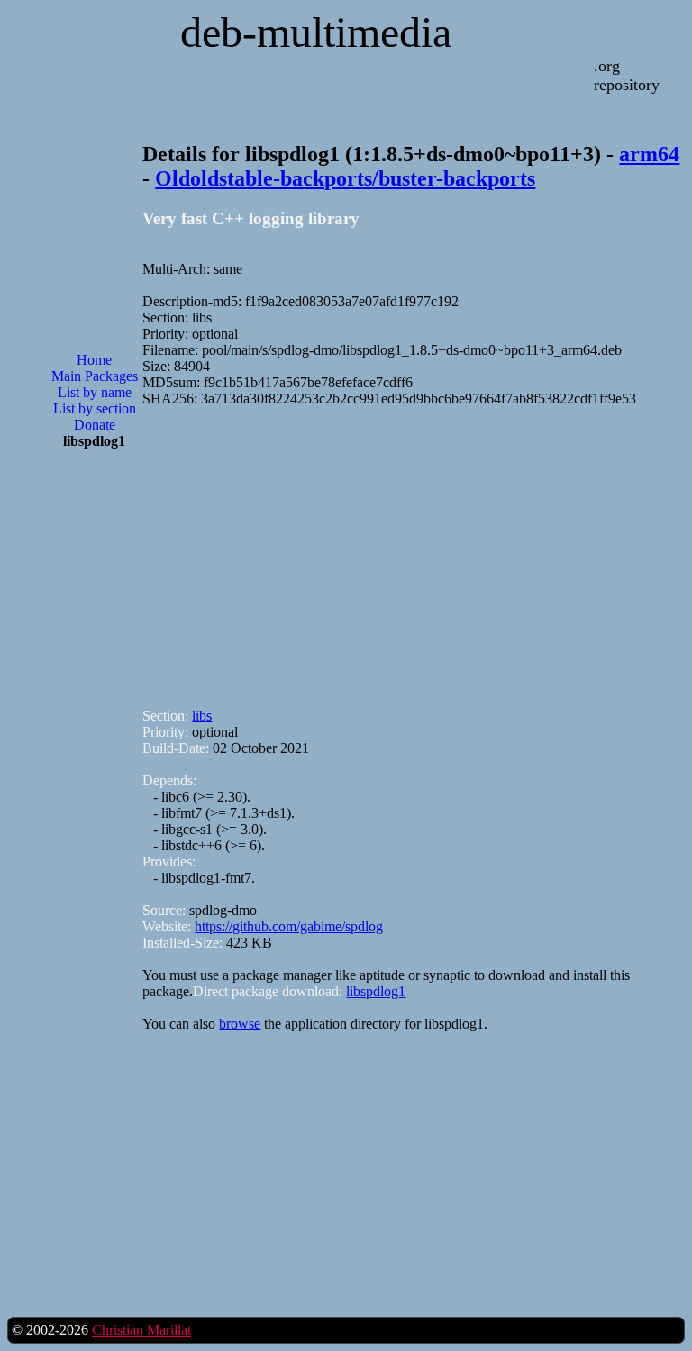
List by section (94, 408)
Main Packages (94, 376)
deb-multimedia (315, 32)
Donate (94, 424)
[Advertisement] (95, 752)
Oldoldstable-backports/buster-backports (345, 178)
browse (239, 1023)
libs (202, 715)
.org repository (627, 75)
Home (94, 359)
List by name (95, 392)
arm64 (649, 154)
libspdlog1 (375, 991)
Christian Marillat (141, 1329)
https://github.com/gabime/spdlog (289, 926)
